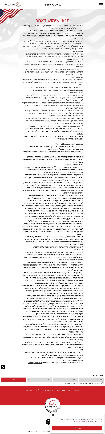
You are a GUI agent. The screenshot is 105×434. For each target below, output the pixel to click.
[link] (12, 4)
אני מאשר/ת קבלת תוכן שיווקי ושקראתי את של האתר (83, 383)
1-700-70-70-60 (53, 4)
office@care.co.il (35, 362)
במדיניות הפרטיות (81, 422)
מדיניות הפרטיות (74, 383)
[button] (53, 415)
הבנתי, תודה (77, 428)
